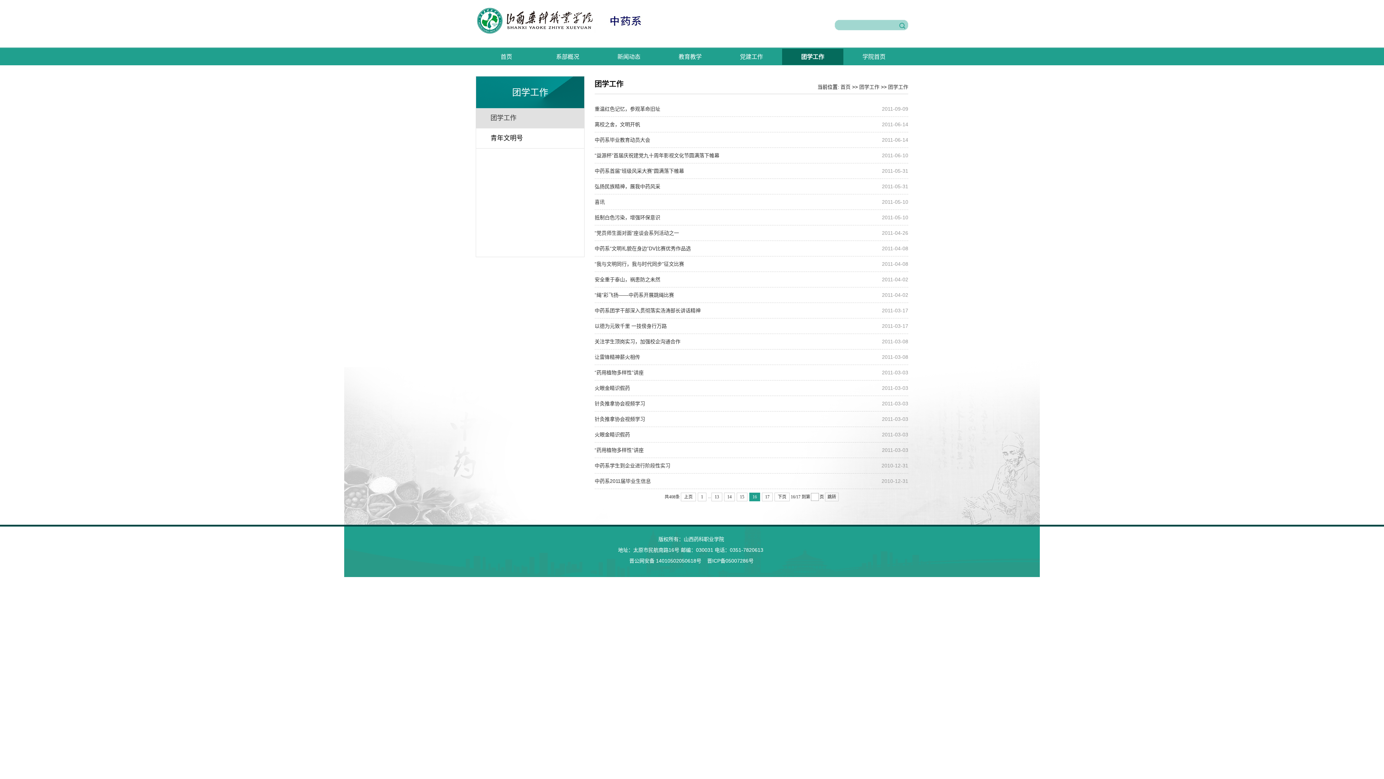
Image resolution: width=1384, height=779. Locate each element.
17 (767, 496)
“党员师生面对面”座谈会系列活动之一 (637, 233)
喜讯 (600, 202)
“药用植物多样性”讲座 (619, 372)
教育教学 (690, 57)
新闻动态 (628, 57)
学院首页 (874, 57)
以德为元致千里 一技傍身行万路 (631, 326)
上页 (688, 496)
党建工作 (751, 57)
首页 (506, 57)
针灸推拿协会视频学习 (620, 403)
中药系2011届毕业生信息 (623, 481)
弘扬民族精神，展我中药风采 (627, 186)
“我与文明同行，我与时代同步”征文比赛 (639, 264)
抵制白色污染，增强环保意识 (627, 217)
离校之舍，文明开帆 (617, 124)
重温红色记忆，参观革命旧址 (627, 109)
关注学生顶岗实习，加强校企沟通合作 (637, 341)
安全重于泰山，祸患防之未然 (627, 279)
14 (729, 496)
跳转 (832, 496)
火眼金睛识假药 (612, 388)
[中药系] (573, 32)
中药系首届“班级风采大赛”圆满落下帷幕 (639, 171)
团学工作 (812, 57)
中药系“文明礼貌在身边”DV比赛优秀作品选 (643, 248)
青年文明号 (507, 138)
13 (717, 496)
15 (742, 496)
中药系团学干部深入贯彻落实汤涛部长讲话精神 (648, 310)
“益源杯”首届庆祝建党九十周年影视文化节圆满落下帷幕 (657, 155)
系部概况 (567, 57)
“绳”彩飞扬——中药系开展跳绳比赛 (634, 295)
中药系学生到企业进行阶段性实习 (632, 465)
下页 (782, 496)
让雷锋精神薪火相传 (617, 357)
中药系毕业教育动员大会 (622, 140)
